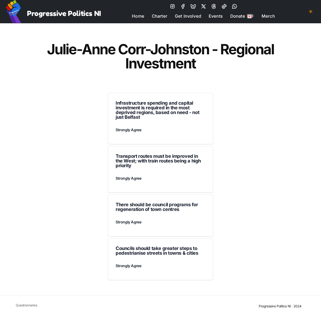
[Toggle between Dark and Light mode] (310, 11)
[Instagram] (172, 6)
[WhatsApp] (234, 6)
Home (138, 16)
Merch (268, 16)
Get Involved (188, 16)
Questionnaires (26, 305)
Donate (237, 16)
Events (216, 16)
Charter (159, 16)
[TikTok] (224, 6)
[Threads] (214, 6)
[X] (193, 6)
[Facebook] (183, 6)
